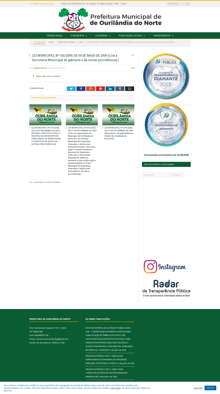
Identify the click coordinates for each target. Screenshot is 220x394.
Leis (132, 68)
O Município (77, 35)
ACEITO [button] (210, 387)
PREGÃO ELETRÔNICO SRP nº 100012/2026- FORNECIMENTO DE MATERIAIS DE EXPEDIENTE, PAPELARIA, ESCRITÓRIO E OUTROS (106, 360)
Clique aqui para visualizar (48, 76)
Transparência (161, 35)
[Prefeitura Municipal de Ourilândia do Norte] (110, 19)
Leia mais (115, 388)
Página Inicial (55, 35)
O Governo (101, 35)
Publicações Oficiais (130, 35)
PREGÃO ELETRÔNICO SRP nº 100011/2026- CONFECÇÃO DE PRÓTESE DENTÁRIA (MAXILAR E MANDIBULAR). (107, 373)
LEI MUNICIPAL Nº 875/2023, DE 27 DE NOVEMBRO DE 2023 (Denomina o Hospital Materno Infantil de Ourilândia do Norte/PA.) (118, 133)
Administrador (40, 68)
